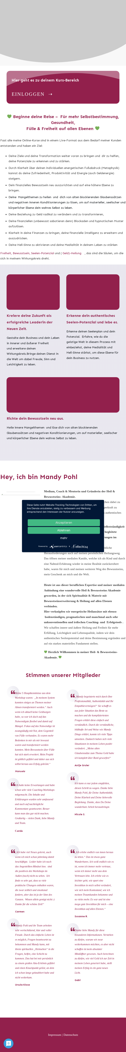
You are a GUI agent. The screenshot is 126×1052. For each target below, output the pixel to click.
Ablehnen (63, 530)
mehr (63, 538)
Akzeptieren (63, 522)
